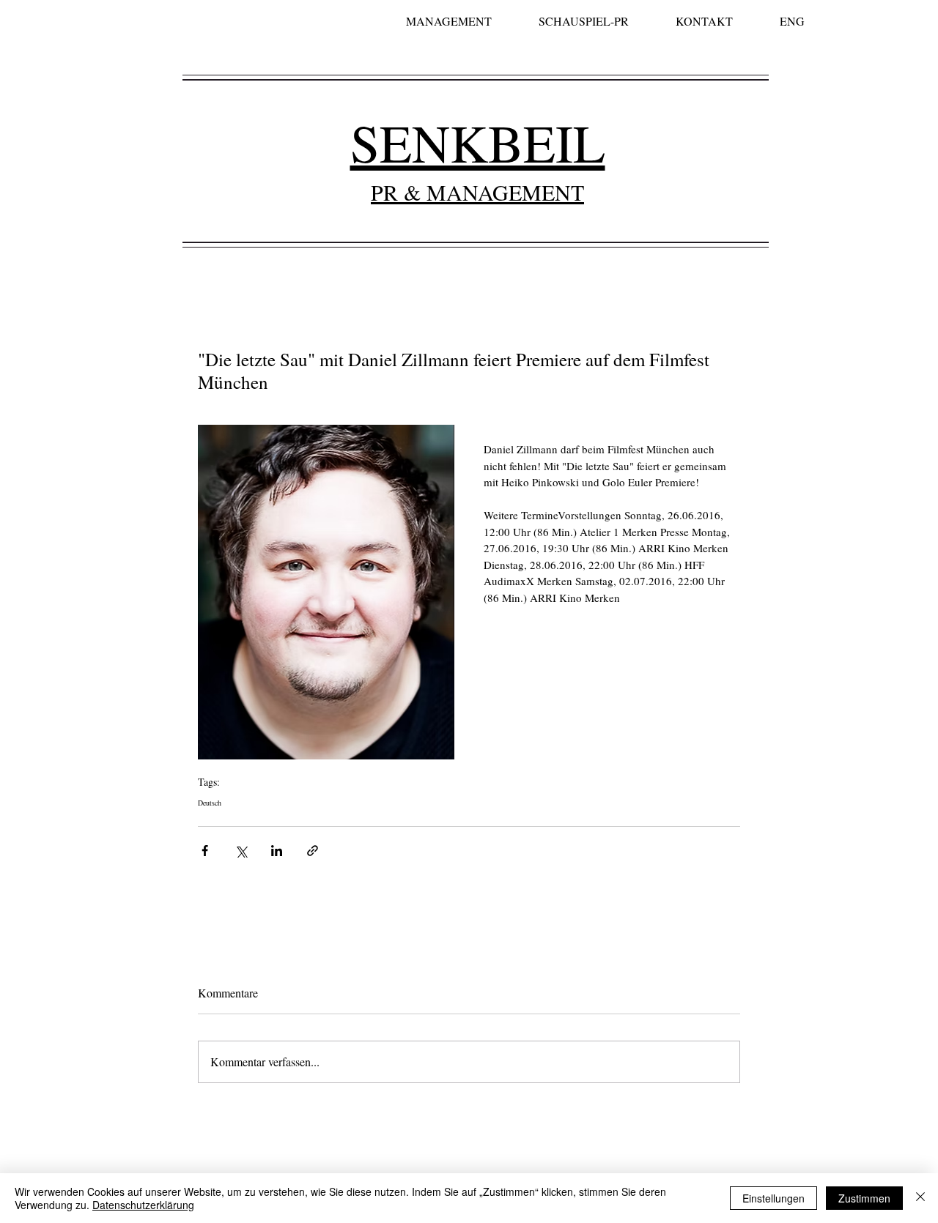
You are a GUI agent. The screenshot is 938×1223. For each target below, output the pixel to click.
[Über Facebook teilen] (205, 851)
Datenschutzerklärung (143, 1204)
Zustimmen (864, 1198)
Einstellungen (773, 1198)
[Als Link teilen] (313, 851)
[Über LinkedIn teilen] (277, 851)
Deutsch (209, 802)
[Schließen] (920, 1198)
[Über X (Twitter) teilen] (241, 851)
